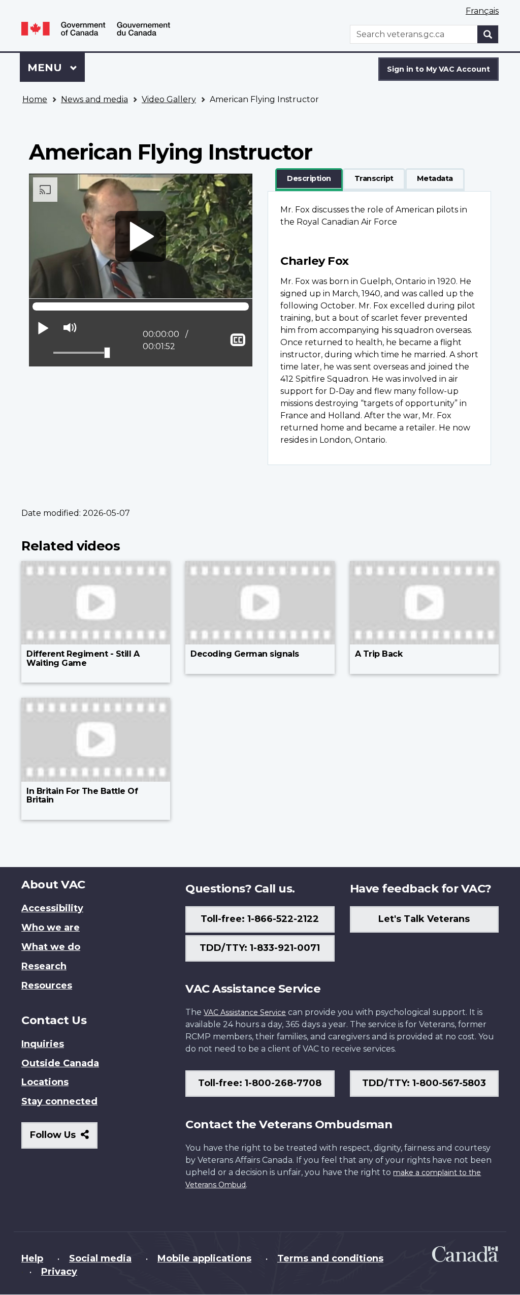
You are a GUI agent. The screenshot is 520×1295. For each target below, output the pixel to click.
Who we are (50, 927)
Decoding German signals (244, 654)
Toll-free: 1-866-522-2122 (260, 918)
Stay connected (59, 1101)
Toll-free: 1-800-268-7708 (259, 1083)
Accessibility (52, 908)
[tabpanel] (379, 328)
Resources (46, 985)
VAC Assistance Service (245, 1012)
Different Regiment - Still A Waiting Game (82, 658)
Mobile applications (204, 1258)
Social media (100, 1258)
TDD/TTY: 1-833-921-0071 (260, 947)
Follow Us (64, 1139)
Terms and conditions (330, 1258)
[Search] (488, 34)
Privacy (59, 1271)
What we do (50, 946)
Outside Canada (60, 1063)
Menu (46, 67)
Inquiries (42, 1044)
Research (44, 966)
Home (34, 99)
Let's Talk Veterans (424, 918)
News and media (94, 99)
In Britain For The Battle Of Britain (82, 795)
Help (32, 1258)
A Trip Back (379, 654)
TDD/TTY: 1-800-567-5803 (424, 1083)
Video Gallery (169, 99)
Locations (45, 1082)
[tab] (309, 179)
